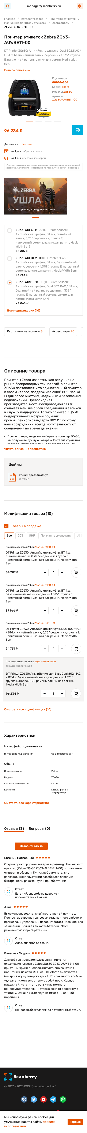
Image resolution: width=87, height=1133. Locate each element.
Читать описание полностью (25, 449)
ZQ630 (67, 91)
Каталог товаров (32, 18)
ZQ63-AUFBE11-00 (44, 585)
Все (9, 535)
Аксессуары (63, 331)
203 (20, 535)
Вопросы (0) (39, 828)
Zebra (65, 86)
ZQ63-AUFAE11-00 (44, 547)
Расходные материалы (24, 331)
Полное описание (17, 70)
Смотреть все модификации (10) (27, 709)
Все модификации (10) (23, 310)
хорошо (75, 1122)
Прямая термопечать (56, 535)
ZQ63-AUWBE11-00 (45, 661)
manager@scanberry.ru (44, 6)
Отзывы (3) (14, 828)
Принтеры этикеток (62, 18)
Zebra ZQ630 (60, 22)
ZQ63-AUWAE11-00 (45, 623)
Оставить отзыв (31, 846)
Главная (9, 18)
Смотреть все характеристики (26, 803)
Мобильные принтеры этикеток (25, 22)
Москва (27, 144)
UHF (32, 535)
